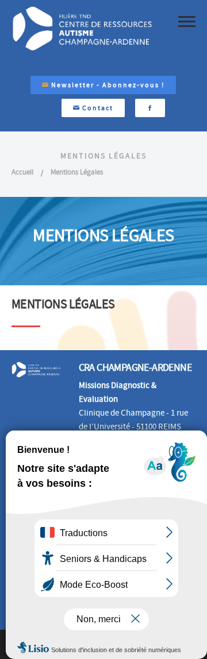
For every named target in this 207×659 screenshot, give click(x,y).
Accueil (22, 172)
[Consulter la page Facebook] (150, 108)
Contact (96, 108)
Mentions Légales (77, 172)
